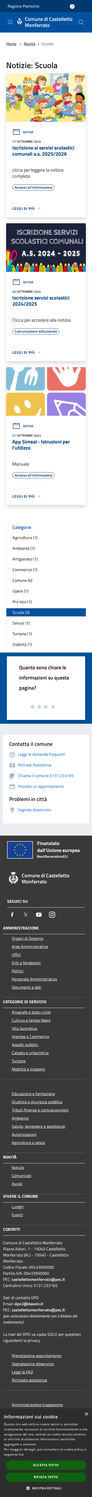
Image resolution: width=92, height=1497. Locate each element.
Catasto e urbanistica (30, 1053)
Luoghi (18, 1207)
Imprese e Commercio (30, 1036)
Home (11, 44)
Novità (29, 44)
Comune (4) (22, 580)
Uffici (16, 955)
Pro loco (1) (22, 602)
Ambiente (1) (24, 548)
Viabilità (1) (22, 644)
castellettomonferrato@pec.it (38, 1279)
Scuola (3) (21, 612)
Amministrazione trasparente (37, 1405)
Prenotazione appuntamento (36, 1356)
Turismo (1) (22, 634)
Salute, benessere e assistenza (38, 1126)
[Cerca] (81, 22)
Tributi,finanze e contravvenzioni (40, 1110)
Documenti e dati (26, 987)
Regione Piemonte (23, 6)
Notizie (28, 132)
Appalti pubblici (25, 1045)
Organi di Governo (27, 938)
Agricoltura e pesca (28, 1142)
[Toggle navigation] (10, 22)
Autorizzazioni (24, 1134)
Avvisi (17, 1184)
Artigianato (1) (25, 559)
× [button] (86, 1414)
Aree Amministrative (30, 946)
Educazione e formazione (33, 1094)
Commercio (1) (25, 570)
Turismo (19, 1061)
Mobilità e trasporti (28, 1069)
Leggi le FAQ (22, 1372)
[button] (46, 1488)
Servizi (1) (21, 623)
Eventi (17, 1215)
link (21, 1454)
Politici (18, 971)
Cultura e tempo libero (31, 1020)
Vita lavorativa (24, 1028)
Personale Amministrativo (34, 979)
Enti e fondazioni (26, 963)
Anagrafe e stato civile (31, 1012)
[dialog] (46, 1453)
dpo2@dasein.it (29, 1304)
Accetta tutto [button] (46, 1465)
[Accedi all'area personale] (72, 6)
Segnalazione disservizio (33, 1364)
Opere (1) (20, 591)
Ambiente (20, 1118)
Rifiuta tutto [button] (46, 1477)
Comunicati (21, 1176)
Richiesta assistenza (29, 1380)
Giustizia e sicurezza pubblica (37, 1102)
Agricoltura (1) (25, 538)
